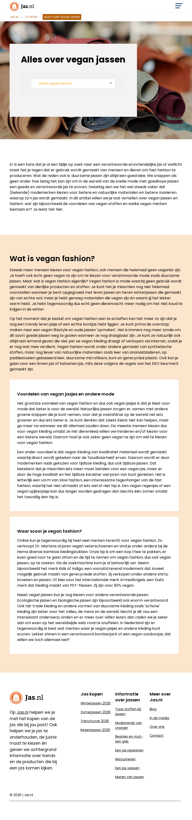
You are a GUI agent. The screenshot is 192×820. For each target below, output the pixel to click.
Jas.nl (14, 17)
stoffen (31, 17)
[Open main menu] (178, 7)
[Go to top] (182, 809)
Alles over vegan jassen (62, 17)
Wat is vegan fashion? (55, 83)
